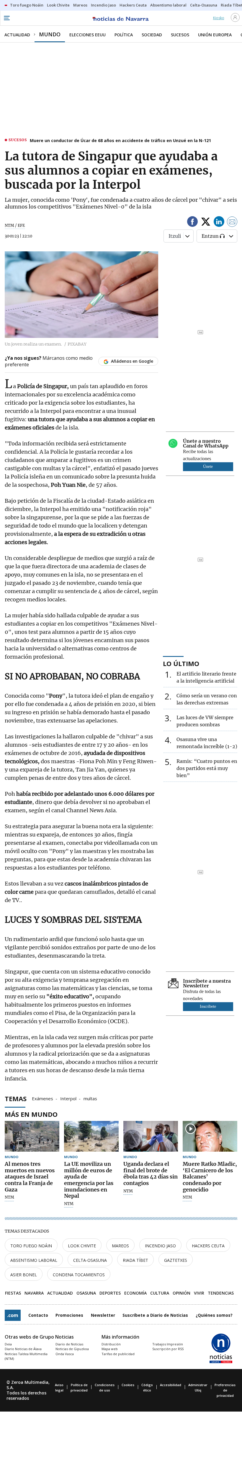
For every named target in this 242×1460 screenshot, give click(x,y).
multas (90, 1098)
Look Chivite (82, 1246)
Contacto (38, 1315)
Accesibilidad (170, 1385)
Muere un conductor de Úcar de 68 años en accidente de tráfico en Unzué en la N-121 (120, 140)
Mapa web (110, 1349)
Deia (8, 1344)
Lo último (181, 663)
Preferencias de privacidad (225, 1390)
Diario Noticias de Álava (23, 1349)
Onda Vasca (64, 1354)
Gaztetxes (175, 1260)
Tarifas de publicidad (118, 1354)
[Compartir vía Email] (232, 222)
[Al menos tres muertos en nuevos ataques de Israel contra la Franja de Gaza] (32, 1136)
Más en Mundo (31, 1114)
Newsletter (103, 1315)
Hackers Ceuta (208, 1246)
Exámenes (42, 1098)
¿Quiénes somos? (214, 1315)
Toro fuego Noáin (31, 1246)
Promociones (69, 1315)
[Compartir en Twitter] (205, 222)
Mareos (120, 1246)
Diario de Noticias (69, 1344)
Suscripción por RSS (168, 1349)
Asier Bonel (23, 1274)
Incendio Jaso (160, 1246)
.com (12, 1315)
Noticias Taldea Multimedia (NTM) (26, 1356)
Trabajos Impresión (167, 1344)
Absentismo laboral (33, 1260)
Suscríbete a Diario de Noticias (155, 1315)
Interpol (68, 1098)
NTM (9, 1197)
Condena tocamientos (79, 1274)
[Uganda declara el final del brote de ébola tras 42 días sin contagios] (150, 1136)
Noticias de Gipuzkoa (72, 1349)
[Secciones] (6, 18)
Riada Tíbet (135, 1260)
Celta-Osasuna (90, 1260)
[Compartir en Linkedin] (219, 222)
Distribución (111, 1344)
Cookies (128, 1385)
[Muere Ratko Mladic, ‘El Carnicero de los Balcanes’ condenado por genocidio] (210, 1136)
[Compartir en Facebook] (192, 222)
